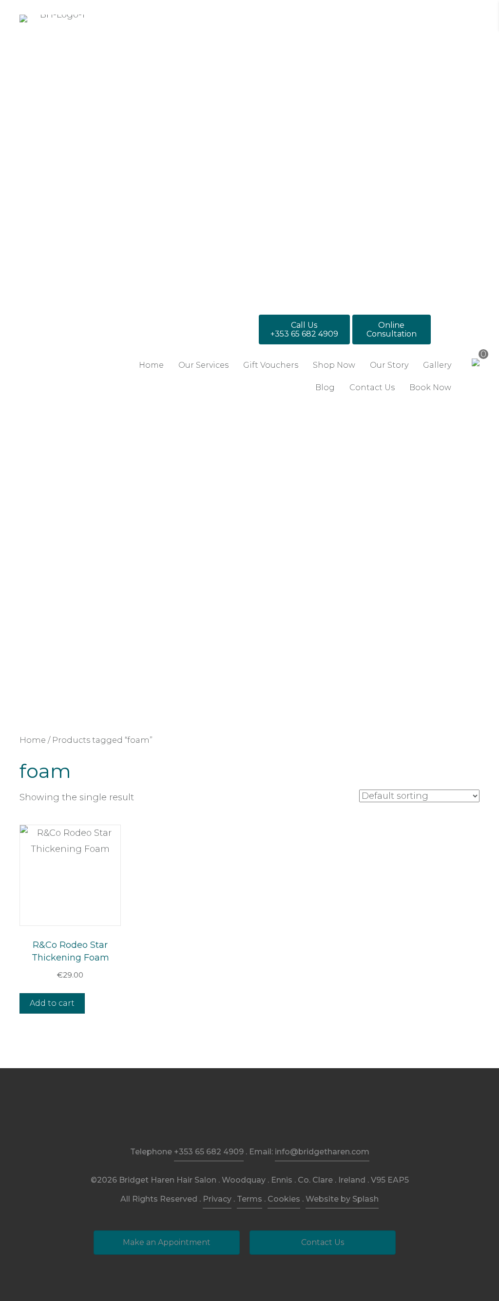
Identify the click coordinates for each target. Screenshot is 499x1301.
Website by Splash (342, 1199)
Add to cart (52, 1003)
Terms (249, 1199)
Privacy (217, 1199)
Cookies (284, 1199)
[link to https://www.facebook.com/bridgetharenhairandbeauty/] (227, 1115)
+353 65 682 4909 (209, 1151)
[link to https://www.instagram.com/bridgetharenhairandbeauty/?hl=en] (249, 1115)
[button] (304, 329)
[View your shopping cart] (476, 362)
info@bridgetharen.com (322, 1151)
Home (32, 740)
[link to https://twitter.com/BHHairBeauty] (272, 1115)
